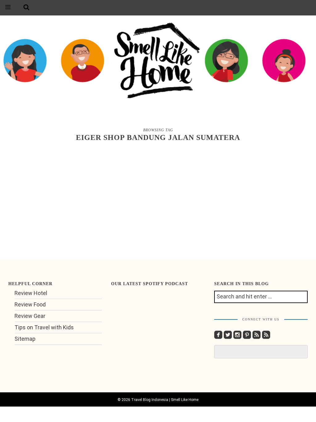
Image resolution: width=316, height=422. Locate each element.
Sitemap (25, 338)
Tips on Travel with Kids (44, 327)
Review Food (30, 304)
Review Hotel (31, 293)
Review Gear (30, 316)
